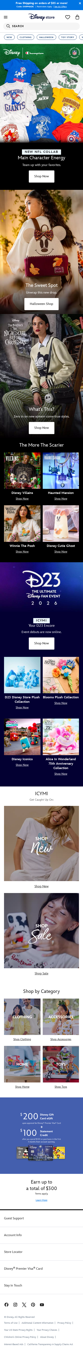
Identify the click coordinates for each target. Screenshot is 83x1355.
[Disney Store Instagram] (15, 1304)
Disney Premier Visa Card (23, 1269)
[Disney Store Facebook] (6, 1304)
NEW (9, 37)
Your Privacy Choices (47, 1330)
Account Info (13, 1235)
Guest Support (14, 1218)
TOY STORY (67, 37)
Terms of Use (11, 1322)
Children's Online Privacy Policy (20, 1337)
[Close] (79, 3)
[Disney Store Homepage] (41, 17)
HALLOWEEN (46, 37)
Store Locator (13, 1252)
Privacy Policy (64, 1322)
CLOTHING (26, 37)
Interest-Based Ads (13, 1344)
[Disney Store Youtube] (41, 1304)
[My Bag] (77, 17)
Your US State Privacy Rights (18, 1330)
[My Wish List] (67, 17)
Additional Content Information (37, 1322)
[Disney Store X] (24, 1304)
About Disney (47, 1337)
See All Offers (60, 7)
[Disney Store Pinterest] (33, 1304)
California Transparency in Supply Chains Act (50, 1344)
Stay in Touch (13, 1285)
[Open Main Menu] (5, 17)
